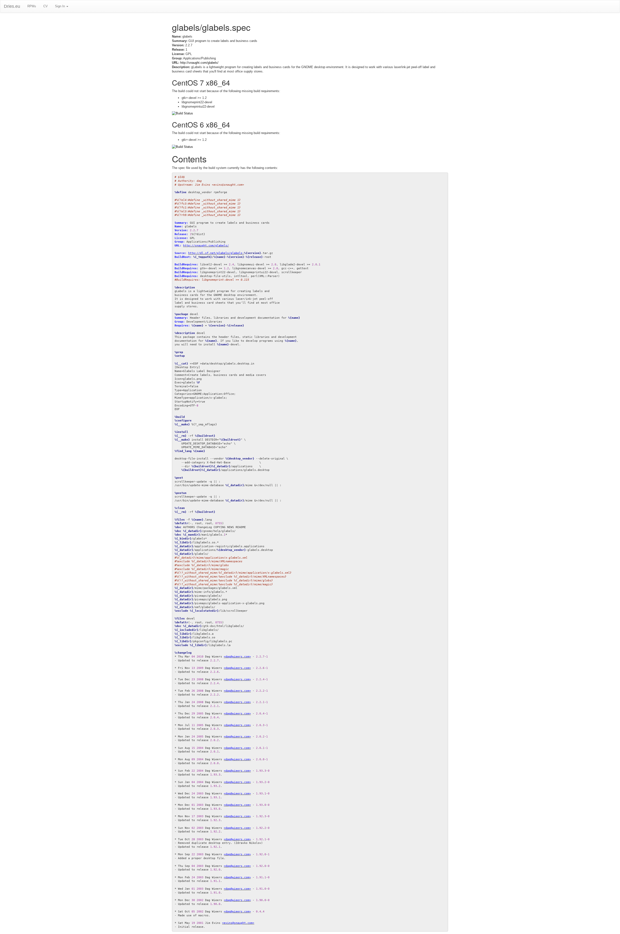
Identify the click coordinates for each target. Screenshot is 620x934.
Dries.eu (12, 6)
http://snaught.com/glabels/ (199, 62)
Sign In (60, 6)
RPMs (31, 6)
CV (45, 6)
